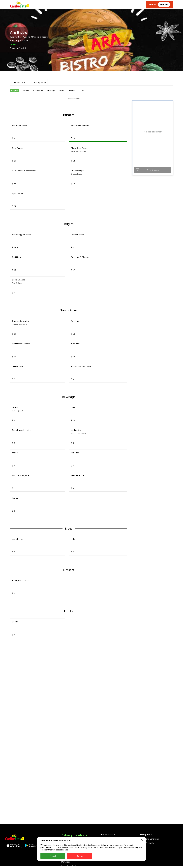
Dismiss (80, 856)
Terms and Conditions (149, 839)
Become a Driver (108, 834)
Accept (53, 856)
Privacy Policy (146, 834)
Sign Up (164, 4)
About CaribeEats (147, 843)
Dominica (65, 862)
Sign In (152, 4)
